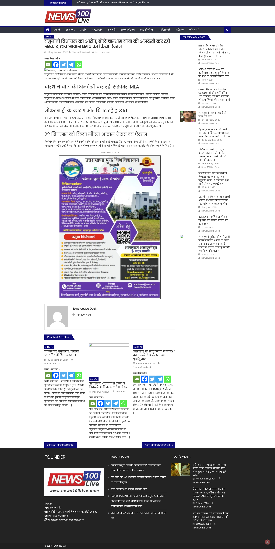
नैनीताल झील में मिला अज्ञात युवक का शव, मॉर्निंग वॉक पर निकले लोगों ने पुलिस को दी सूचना (209, 494)
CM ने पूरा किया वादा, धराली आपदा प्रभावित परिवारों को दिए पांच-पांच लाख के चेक (214, 200)
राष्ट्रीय (83, 29)
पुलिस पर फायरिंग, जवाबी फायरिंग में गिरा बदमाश (61, 353)
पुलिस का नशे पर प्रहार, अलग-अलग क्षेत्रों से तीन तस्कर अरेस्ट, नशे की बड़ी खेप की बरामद (212, 155)
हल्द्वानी (56, 29)
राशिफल (180, 29)
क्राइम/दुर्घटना (146, 29)
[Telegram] (71, 64)
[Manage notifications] (267, 542)
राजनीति (112, 29)
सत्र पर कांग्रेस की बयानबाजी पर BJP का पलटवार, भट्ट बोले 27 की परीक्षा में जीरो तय (211, 517)
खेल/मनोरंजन (128, 29)
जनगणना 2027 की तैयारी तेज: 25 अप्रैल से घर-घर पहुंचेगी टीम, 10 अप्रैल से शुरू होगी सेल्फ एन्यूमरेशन (213, 178)
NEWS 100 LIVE (60, 545)
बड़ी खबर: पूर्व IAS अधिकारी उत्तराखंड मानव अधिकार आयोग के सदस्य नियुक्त (138, 480)
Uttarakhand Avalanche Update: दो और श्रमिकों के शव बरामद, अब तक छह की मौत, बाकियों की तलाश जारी (214, 95)
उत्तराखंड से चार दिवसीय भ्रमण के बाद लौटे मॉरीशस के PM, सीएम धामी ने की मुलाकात (63, 445)
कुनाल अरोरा (121, 391)
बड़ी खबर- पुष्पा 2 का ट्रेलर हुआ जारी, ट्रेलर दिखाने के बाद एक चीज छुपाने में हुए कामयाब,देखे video (209, 470)
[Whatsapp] (78, 64)
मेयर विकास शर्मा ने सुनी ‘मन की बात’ (95, 4)
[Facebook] (55, 64)
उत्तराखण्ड (70, 29)
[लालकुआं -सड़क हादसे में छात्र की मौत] (188, 116)
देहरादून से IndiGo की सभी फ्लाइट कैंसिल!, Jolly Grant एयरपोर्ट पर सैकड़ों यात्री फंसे (214, 133)
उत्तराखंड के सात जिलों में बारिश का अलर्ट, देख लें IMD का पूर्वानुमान (153, 355)
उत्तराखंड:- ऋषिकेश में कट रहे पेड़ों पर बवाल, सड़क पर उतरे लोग (213, 220)
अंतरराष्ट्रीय (97, 29)
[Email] (48, 64)
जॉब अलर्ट (194, 29)
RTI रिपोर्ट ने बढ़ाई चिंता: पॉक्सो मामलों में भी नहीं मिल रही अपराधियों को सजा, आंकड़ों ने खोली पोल (214, 51)
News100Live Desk (81, 52)
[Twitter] (63, 64)
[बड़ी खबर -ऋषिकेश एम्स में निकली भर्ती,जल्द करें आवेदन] (109, 359)
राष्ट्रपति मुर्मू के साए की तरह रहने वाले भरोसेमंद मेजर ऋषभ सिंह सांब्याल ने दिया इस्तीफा (136, 468)
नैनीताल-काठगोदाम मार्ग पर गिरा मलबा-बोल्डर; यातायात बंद (138, 515)
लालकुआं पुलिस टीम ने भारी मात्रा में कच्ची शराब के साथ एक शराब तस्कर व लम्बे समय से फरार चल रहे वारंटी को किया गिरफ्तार (214, 244)
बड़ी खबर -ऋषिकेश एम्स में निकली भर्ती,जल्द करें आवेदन (108, 385)
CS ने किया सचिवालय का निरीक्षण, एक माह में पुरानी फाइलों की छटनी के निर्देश (160, 445)
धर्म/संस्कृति (164, 29)
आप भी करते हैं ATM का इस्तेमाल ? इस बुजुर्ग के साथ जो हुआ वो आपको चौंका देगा (213, 73)
